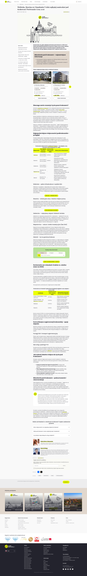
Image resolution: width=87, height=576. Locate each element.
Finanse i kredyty (21, 520)
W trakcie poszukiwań (59, 475)
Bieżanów (50, 350)
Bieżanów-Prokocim (38, 301)
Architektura (39, 521)
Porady (52, 475)
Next (67, 86)
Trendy (52, 521)
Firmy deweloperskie (21, 521)
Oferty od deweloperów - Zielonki (51, 261)
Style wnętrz (53, 520)
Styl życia (38, 522)
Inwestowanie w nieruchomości (23, 522)
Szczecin (6, 525)
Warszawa (6, 527)
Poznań (6, 524)
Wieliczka (36, 155)
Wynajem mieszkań (21, 527)
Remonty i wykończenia (70, 522)
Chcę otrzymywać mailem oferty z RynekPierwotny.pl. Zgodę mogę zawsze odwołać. (49, 468)
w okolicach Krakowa (52, 146)
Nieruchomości (46, 475)
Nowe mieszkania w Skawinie (51, 210)
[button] (50, 77)
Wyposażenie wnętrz (54, 522)
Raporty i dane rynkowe (22, 528)
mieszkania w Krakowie (43, 108)
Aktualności (39, 520)
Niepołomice (36, 171)
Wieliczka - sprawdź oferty (51, 195)
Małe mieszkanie (69, 520)
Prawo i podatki (20, 525)
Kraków (40, 475)
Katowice (6, 520)
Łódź (5, 522)
